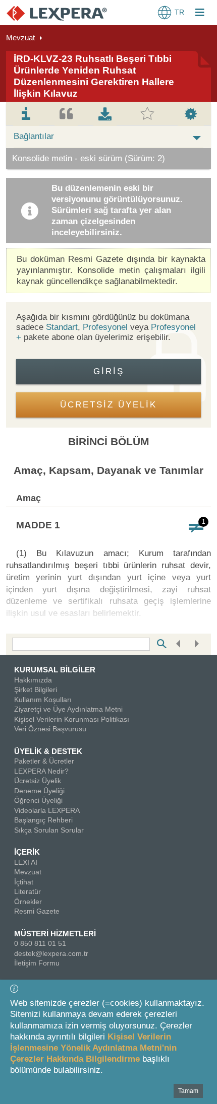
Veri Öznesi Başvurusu (50, 729)
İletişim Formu (37, 963)
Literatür (27, 891)
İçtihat (23, 882)
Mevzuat (20, 37)
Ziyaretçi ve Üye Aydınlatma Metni (68, 709)
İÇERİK (27, 852)
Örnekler (28, 902)
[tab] (26, 114)
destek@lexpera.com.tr (51, 953)
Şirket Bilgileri (35, 689)
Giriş (108, 371)
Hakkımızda (33, 680)
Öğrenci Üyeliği (38, 800)
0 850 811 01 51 (40, 943)
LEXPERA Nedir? (41, 771)
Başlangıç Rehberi (43, 820)
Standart (62, 327)
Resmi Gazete (37, 911)
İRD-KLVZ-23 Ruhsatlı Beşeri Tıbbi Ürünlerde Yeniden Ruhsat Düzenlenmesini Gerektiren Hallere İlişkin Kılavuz (94, 75)
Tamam (188, 1090)
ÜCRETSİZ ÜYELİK (108, 404)
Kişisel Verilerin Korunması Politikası (71, 719)
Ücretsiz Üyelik (37, 781)
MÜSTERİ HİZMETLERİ (55, 933)
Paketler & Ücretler (44, 761)
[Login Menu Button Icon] (200, 13)
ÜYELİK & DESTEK (48, 751)
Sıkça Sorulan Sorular (49, 830)
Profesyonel (105, 327)
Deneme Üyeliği (39, 791)
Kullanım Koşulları (43, 700)
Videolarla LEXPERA (47, 810)
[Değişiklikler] (196, 527)
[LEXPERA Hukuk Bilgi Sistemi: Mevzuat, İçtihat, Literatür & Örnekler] (56, 13)
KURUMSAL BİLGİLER (54, 669)
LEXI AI (25, 862)
